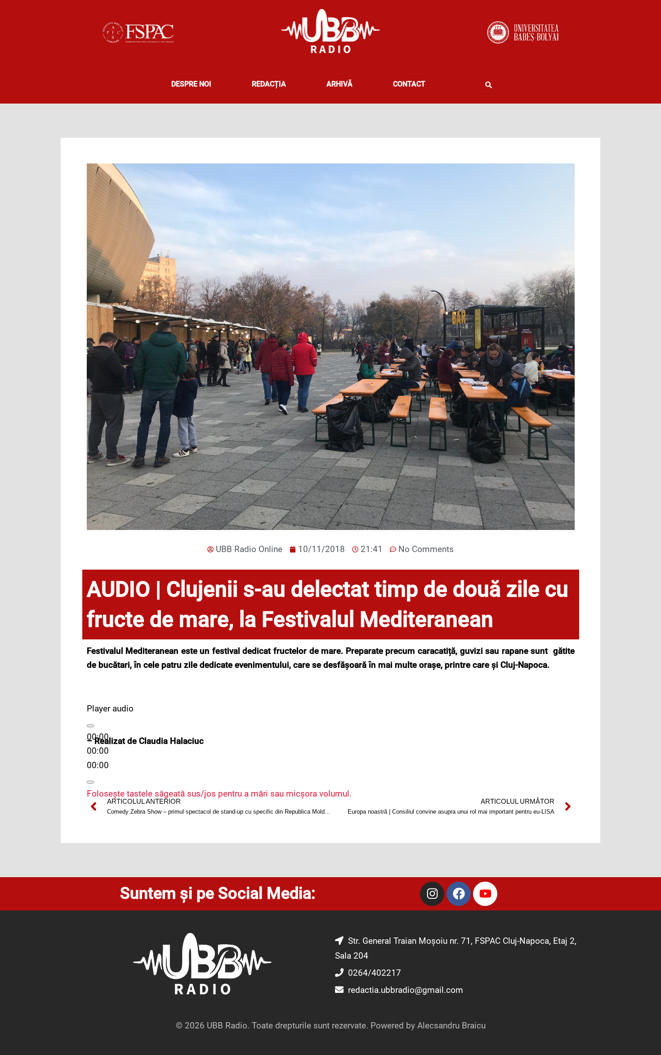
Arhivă (339, 84)
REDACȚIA (269, 84)
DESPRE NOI (191, 84)
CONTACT (409, 84)
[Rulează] (90, 725)
